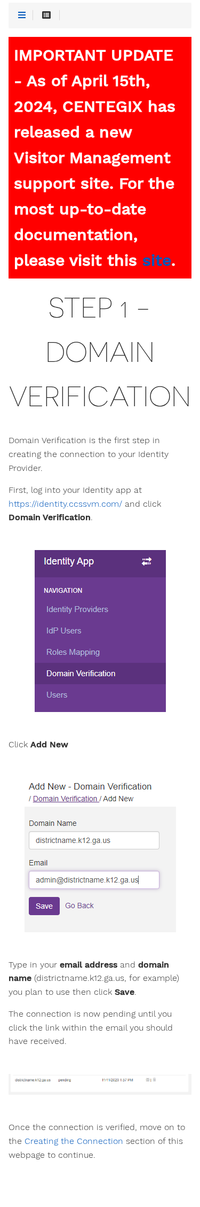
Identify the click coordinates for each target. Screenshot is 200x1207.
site (156, 260)
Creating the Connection (74, 1141)
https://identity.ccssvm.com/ (65, 504)
